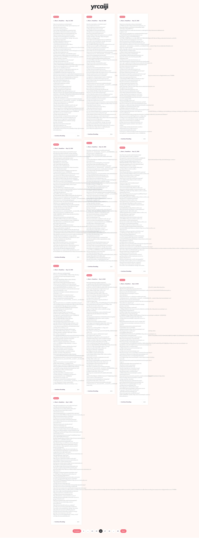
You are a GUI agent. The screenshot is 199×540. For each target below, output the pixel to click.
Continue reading (60, 135)
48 (118, 531)
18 (109, 531)
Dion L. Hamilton (59, 20)
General (56, 16)
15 (96, 531)
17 (105, 531)
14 (92, 531)
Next (123, 531)
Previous (77, 531)
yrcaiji (99, 6)
